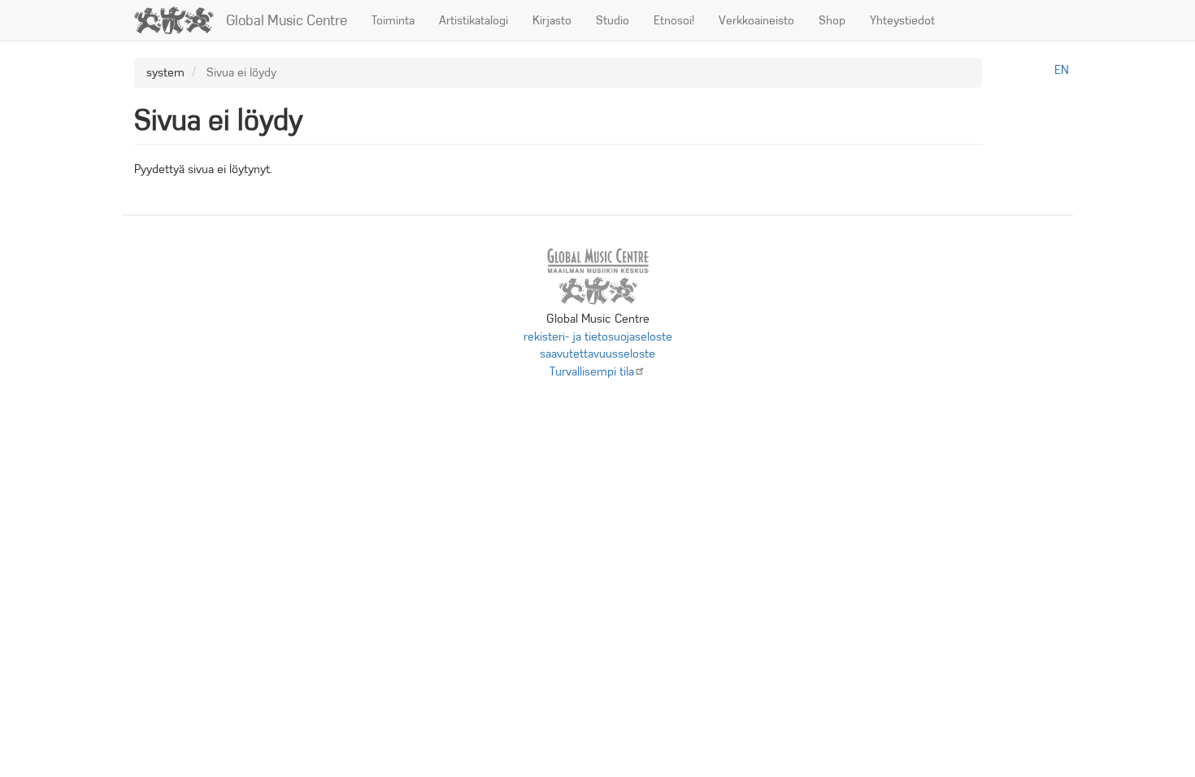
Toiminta (393, 20)
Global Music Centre (286, 20)
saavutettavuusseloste (597, 353)
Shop (832, 20)
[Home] (180, 20)
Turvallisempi (592, 371)
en (1061, 70)
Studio (612, 20)
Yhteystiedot (902, 20)
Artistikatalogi (473, 20)
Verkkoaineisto (756, 20)
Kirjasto (551, 20)
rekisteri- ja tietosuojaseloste (598, 336)
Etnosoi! (674, 20)
